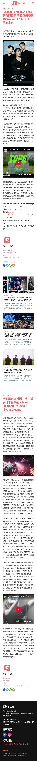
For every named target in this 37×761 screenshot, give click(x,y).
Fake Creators (24, 685)
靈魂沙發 (6, 261)
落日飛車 (6, 258)
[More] (13, 265)
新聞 (12, 8)
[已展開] (4, 3)
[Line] (10, 265)
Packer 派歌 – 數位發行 (21, 744)
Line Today (18, 258)
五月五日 (12, 261)
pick (24, 258)
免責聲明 (5, 751)
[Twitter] (7, 265)
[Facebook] (4, 265)
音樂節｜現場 (12, 253)
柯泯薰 (5, 685)
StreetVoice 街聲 (8, 744)
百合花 (12, 258)
